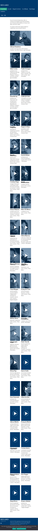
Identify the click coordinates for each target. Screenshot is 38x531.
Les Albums (25, 9)
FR (5, 15)
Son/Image (32, 9)
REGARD (5, 5)
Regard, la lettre (17, 9)
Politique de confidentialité (21, 528)
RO (2, 15)
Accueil (9, 9)
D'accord (14, 528)
